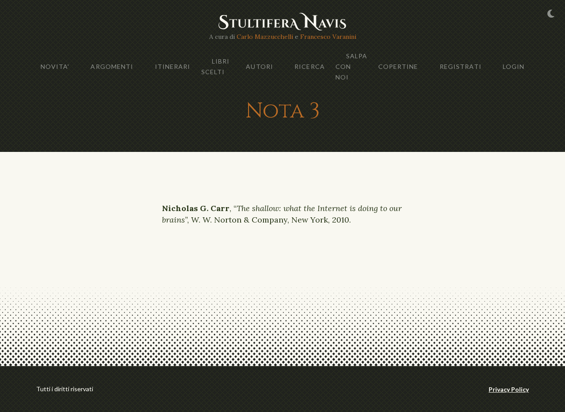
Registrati (461, 66)
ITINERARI (173, 66)
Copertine (398, 66)
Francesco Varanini (328, 37)
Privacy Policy (509, 389)
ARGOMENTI (111, 66)
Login (514, 66)
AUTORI (259, 66)
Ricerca (309, 66)
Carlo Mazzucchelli (265, 37)
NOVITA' (55, 66)
